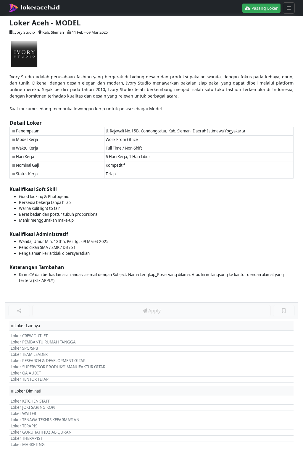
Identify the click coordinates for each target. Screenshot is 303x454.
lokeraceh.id (40, 7)
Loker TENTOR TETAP (30, 379)
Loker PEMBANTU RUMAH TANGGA (43, 342)
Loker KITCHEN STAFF (30, 401)
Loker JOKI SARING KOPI (33, 407)
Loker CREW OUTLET (29, 335)
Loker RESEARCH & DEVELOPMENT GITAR (48, 360)
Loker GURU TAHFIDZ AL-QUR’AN (41, 432)
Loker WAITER (23, 413)
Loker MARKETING (28, 444)
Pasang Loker (264, 8)
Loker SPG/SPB (24, 348)
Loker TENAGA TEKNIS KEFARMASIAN (45, 419)
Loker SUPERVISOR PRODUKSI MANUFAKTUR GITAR (58, 366)
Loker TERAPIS (24, 426)
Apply (154, 310)
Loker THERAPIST (26, 438)
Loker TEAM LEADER (29, 354)
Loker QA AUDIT (26, 373)
